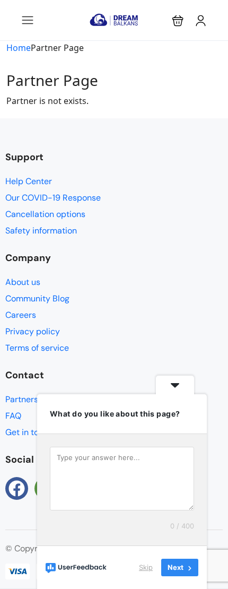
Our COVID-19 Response (53, 197)
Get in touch (29, 432)
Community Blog (37, 298)
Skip (146, 567)
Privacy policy (32, 331)
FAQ (13, 415)
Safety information (41, 230)
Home (18, 48)
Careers (20, 315)
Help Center (28, 181)
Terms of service (37, 347)
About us (22, 282)
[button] (178, 20)
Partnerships (30, 399)
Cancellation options (45, 214)
